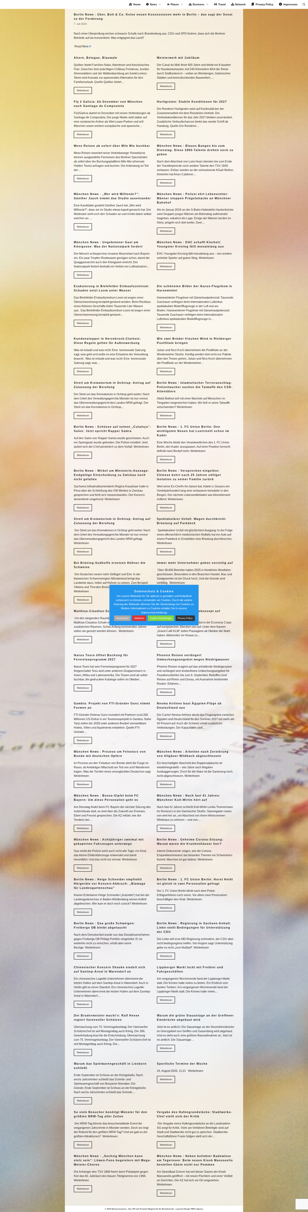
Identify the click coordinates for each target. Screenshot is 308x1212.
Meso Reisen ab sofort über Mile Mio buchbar (112, 145)
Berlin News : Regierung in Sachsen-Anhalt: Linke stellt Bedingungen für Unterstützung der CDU (194, 927)
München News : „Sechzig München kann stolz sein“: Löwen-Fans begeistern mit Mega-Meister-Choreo (112, 1160)
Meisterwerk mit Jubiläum (178, 57)
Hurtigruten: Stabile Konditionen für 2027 (192, 101)
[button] (304, 4)
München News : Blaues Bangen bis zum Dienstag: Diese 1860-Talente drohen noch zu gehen (195, 150)
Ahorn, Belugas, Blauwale (95, 57)
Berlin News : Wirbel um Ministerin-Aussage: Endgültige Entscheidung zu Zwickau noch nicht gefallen (111, 475)
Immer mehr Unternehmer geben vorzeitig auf (195, 562)
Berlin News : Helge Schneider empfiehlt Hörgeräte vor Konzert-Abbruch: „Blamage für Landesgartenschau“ (110, 883)
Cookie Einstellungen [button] (161, 618)
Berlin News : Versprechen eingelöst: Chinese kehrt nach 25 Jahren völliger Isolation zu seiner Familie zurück (189, 475)
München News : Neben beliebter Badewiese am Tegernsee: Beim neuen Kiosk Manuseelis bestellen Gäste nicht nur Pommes (195, 1160)
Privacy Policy (185, 618)
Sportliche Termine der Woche (182, 1063)
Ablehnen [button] (139, 618)
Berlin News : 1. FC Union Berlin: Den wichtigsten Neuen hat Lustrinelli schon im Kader (193, 431)
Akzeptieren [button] (122, 618)
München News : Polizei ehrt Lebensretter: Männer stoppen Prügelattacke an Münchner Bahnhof (194, 198)
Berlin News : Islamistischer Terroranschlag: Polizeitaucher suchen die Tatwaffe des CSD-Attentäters (195, 387)
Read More (82, 46)
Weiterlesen (83, 90)
